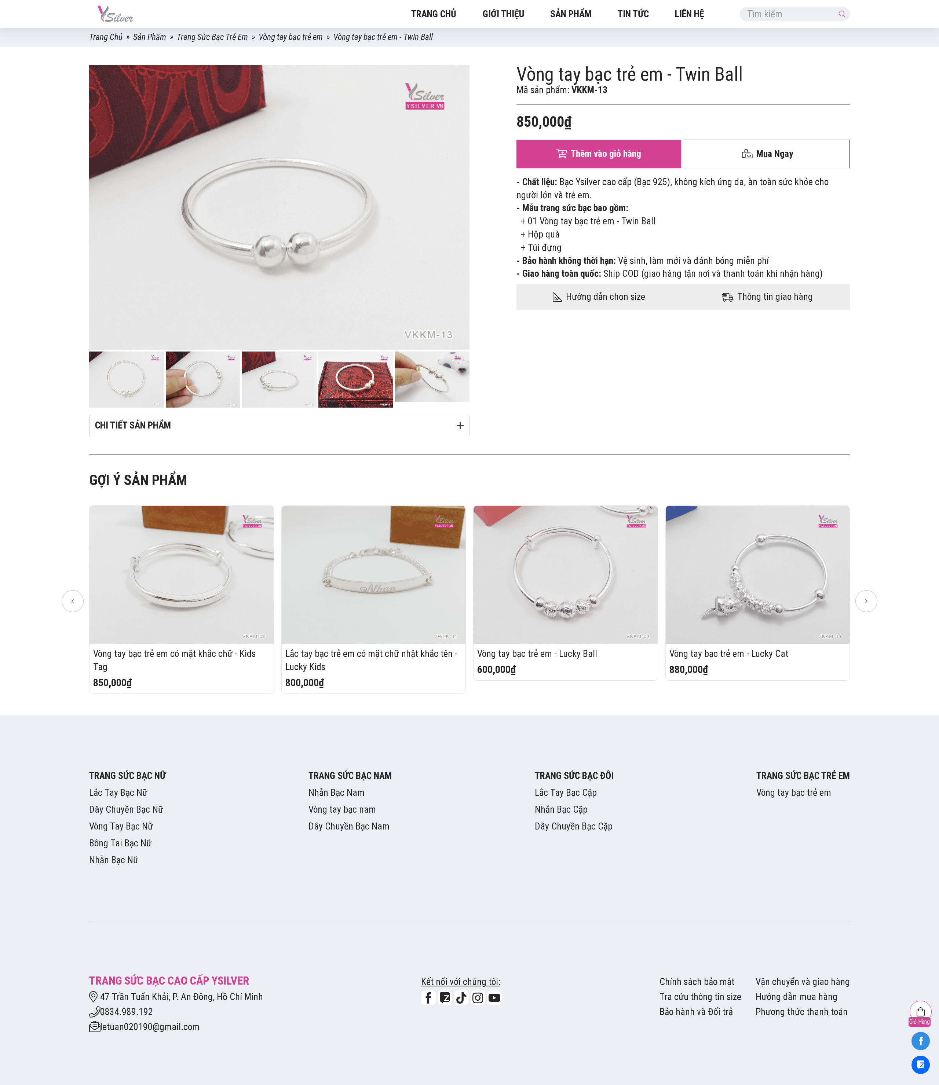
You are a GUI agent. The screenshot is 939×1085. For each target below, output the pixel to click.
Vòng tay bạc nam (342, 809)
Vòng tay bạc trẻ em (291, 37)
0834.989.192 (126, 1011)
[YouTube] (494, 997)
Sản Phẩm (571, 13)
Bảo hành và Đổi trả (696, 1011)
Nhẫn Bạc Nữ (113, 859)
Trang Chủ (106, 37)
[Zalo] (920, 1065)
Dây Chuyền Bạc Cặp (574, 826)
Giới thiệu (503, 13)
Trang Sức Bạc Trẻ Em (212, 37)
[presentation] (73, 601)
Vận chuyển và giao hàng (803, 981)
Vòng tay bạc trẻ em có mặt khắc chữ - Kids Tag (174, 660)
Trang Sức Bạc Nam (350, 775)
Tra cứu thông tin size (700, 996)
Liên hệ (689, 13)
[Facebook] (920, 1041)
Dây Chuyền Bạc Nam (349, 826)
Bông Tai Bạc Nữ (120, 843)
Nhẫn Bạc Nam (336, 792)
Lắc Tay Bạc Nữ (118, 792)
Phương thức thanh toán (802, 1011)
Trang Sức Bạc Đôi (574, 775)
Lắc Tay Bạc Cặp (566, 792)
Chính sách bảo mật (697, 981)
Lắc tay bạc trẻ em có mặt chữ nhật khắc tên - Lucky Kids (371, 660)
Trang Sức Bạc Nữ (127, 775)
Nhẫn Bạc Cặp (561, 809)
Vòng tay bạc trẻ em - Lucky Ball (537, 653)
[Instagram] (478, 997)
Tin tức (633, 13)
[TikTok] (461, 997)
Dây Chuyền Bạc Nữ (126, 809)
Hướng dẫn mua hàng (796, 996)
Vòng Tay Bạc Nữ (121, 826)
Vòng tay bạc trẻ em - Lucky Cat (728, 653)
